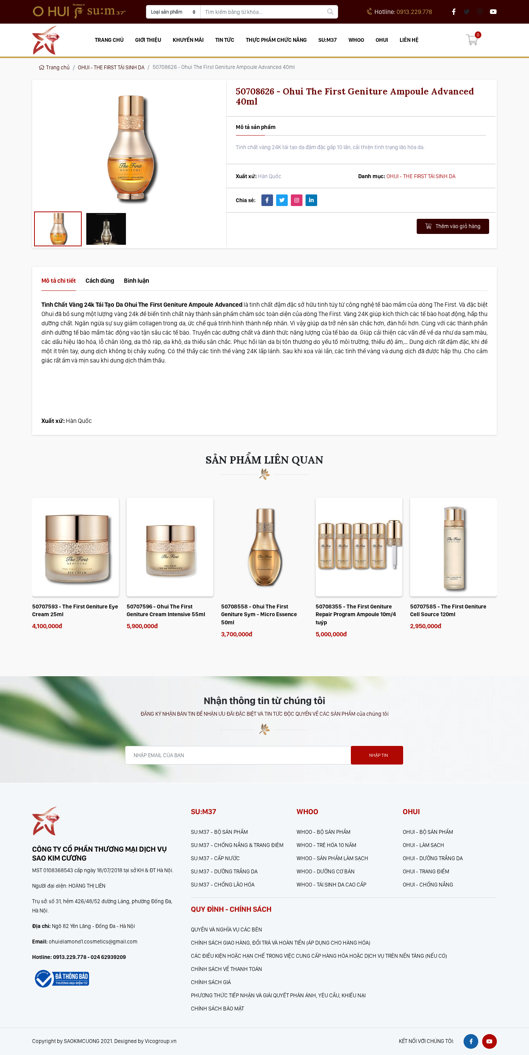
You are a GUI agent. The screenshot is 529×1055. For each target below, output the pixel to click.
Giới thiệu (148, 40)
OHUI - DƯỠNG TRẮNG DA (433, 858)
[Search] (330, 12)
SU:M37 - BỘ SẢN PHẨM (219, 831)
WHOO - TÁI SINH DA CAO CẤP (331, 884)
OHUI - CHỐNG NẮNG (428, 884)
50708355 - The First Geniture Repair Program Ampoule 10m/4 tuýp (261, 614)
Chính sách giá (211, 982)
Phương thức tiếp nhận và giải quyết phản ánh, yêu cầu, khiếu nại (278, 995)
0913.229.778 (403, 11)
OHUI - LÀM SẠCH (423, 845)
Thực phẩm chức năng (276, 40)
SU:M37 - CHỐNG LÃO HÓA (222, 884)
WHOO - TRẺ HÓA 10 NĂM (326, 845)
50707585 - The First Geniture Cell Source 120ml (354, 610)
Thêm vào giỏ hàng (458, 226)
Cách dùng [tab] (100, 280)
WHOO (356, 40)
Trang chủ (109, 40)
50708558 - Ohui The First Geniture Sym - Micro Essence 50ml (165, 614)
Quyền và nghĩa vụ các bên (226, 929)
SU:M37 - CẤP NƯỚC (215, 858)
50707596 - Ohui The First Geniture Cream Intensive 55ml (71, 610)
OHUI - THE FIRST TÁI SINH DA (111, 67)
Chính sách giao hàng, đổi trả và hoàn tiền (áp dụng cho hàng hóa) (280, 942)
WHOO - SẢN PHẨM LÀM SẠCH (332, 858)
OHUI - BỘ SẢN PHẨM (428, 831)
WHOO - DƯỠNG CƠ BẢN (326, 871)
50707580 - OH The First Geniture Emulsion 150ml (452, 610)
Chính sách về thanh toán (226, 969)
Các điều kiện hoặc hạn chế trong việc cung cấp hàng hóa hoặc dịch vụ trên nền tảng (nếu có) (319, 955)
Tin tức (224, 40)
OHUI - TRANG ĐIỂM (426, 871)
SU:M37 (327, 40)
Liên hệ (409, 40)
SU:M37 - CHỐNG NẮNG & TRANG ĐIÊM (237, 845)
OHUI (382, 40)
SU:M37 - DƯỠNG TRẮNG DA (224, 871)
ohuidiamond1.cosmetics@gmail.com (93, 941)
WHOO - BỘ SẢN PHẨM (323, 831)
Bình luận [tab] (136, 280)
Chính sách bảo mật (217, 1008)
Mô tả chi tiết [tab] (58, 280)
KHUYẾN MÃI (188, 40)
